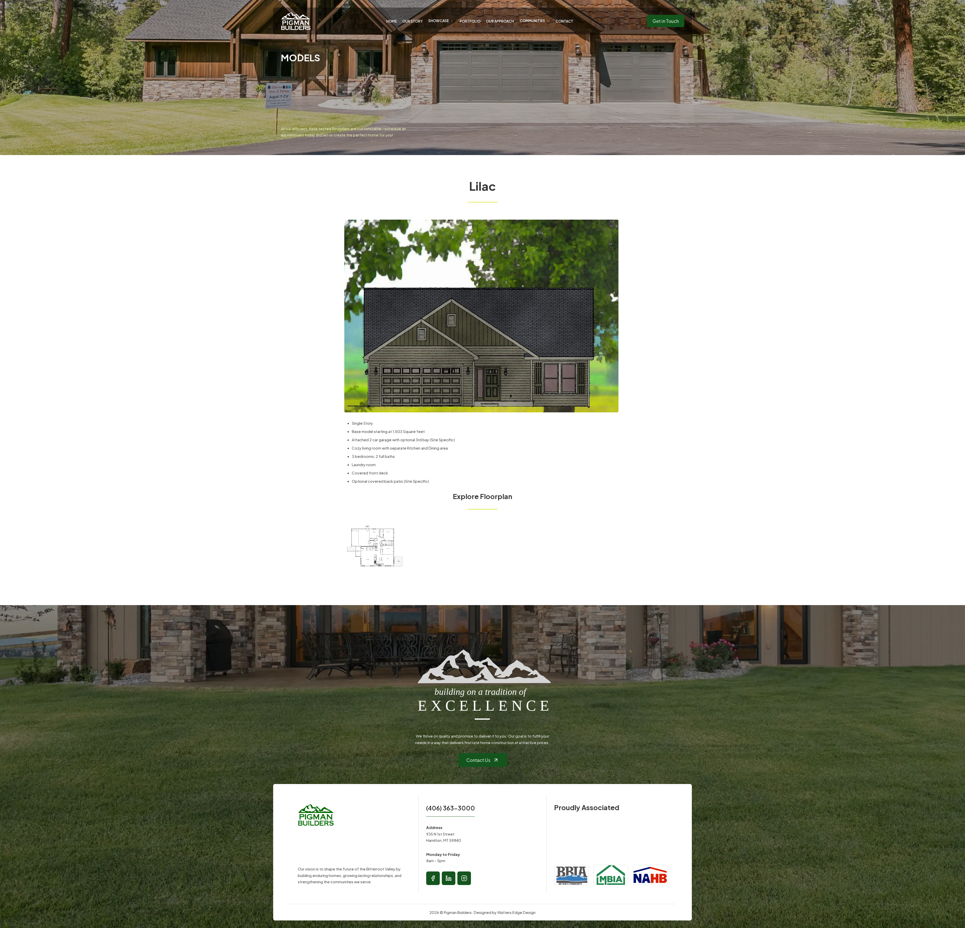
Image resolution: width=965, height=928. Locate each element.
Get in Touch (666, 21)
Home (391, 21)
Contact (564, 21)
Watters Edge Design (516, 912)
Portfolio (470, 21)
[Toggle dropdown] (452, 21)
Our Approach (500, 21)
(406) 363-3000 (450, 808)
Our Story (412, 21)
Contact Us (478, 760)
